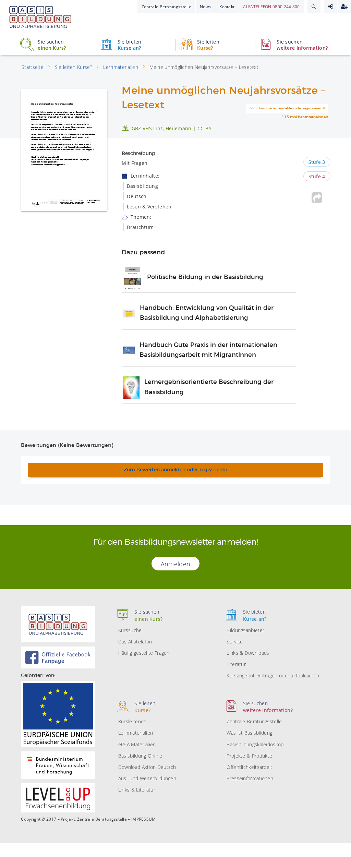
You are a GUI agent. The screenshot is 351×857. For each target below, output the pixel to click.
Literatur (236, 664)
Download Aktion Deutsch (147, 767)
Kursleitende (132, 721)
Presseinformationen (250, 778)
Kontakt (226, 7)
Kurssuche (130, 630)
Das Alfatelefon (135, 641)
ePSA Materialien (137, 744)
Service (235, 641)
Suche (313, 6)
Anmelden (330, 6)
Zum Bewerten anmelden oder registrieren (175, 470)
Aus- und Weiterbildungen (147, 778)
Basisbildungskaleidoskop (255, 744)
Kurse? (208, 44)
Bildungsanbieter (245, 630)
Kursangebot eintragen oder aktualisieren (273, 675)
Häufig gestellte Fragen (144, 653)
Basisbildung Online (140, 755)
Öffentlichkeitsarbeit (249, 767)
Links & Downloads (248, 653)
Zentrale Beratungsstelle (166, 7)
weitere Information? (302, 44)
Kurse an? (130, 44)
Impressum (143, 819)
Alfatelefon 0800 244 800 (271, 7)
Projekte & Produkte (249, 755)
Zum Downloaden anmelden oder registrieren (285, 108)
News (205, 7)
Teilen (316, 197)
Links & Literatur (136, 789)
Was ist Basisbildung (249, 732)
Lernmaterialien (135, 732)
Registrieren (344, 6)
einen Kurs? (52, 44)
